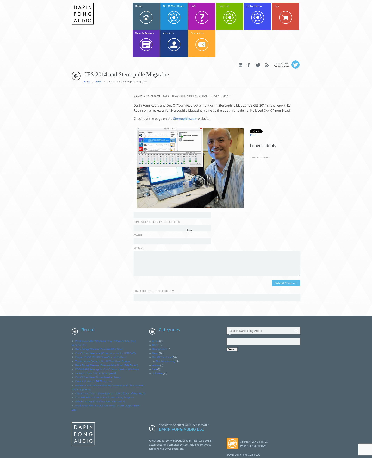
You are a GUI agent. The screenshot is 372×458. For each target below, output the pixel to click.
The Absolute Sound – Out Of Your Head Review (102, 361)
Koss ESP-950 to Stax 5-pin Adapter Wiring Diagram (104, 397)
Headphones (159, 349)
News (99, 81)
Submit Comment (286, 283)
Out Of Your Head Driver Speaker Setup (97, 377)
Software (203, 96)
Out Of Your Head (188, 96)
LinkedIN (241, 65)
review (156, 365)
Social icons (281, 65)
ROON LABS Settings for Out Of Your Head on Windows (107, 369)
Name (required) (259, 157)
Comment (139, 248)
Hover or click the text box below (154, 291)
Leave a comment (221, 96)
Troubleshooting (165, 361)
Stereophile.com (185, 118)
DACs (155, 345)
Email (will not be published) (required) (157, 222)
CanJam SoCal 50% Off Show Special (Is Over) (101, 357)
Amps (155, 341)
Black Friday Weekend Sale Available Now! (99, 349)
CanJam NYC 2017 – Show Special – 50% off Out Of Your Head (110, 393)
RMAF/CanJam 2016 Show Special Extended (100, 401)
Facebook (249, 65)
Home (86, 81)
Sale (154, 369)
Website (138, 235)
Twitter (258, 65)
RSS (267, 65)
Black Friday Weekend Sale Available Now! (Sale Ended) (106, 365)
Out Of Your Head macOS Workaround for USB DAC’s (105, 353)
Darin (166, 96)
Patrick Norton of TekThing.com (93, 381)
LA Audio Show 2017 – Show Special (95, 373)
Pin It (253, 135)
